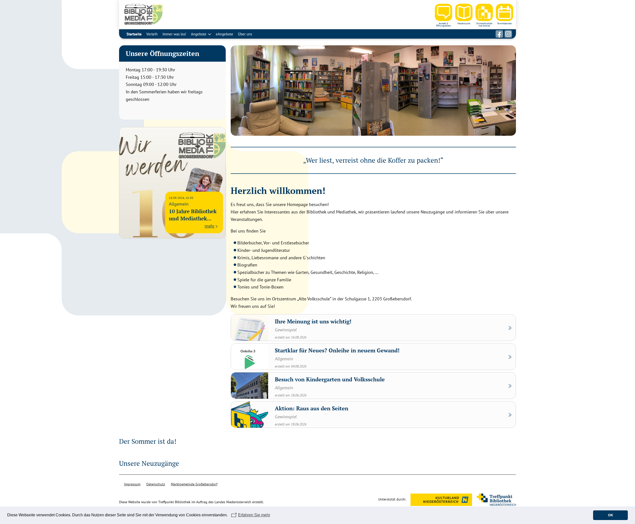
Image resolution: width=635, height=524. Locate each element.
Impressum (132, 484)
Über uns (245, 33)
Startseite (134, 33)
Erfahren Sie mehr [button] (254, 515)
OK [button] (610, 515)
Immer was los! (174, 33)
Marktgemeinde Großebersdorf (194, 484)
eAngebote (224, 33)
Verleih (152, 33)
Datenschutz (155, 484)
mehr (210, 226)
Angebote (198, 33)
